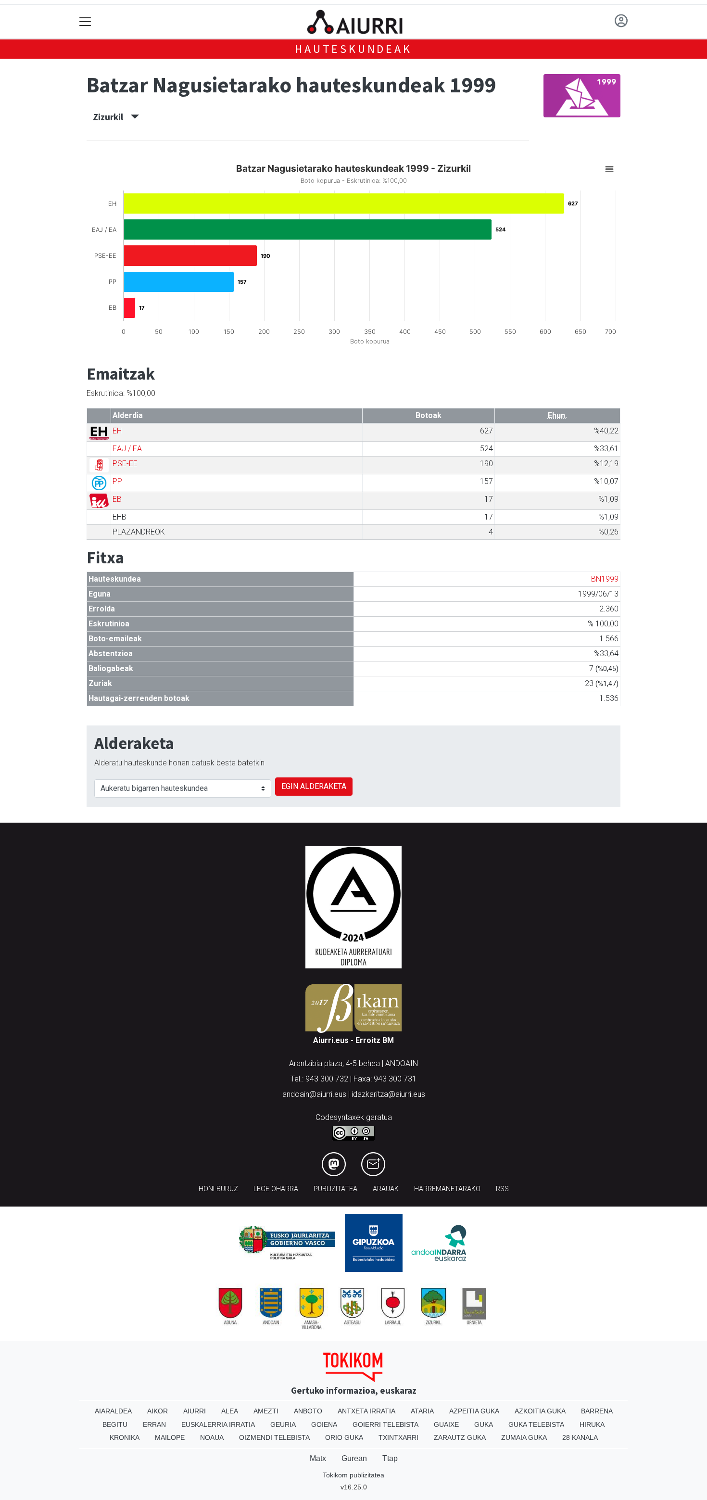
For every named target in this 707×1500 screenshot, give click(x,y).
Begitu (114, 1424)
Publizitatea (335, 1189)
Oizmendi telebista (274, 1437)
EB (117, 499)
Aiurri (194, 1411)
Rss (502, 1189)
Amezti (265, 1411)
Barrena (597, 1411)
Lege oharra (275, 1189)
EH (117, 430)
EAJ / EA (127, 448)
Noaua (212, 1437)
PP (117, 481)
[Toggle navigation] (85, 21)
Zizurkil (112, 117)
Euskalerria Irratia (218, 1424)
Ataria (422, 1411)
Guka (483, 1424)
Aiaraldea (113, 1411)
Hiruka (592, 1424)
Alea (229, 1411)
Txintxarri (398, 1437)
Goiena (324, 1424)
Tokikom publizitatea (353, 1475)
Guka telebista (536, 1424)
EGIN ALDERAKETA (313, 786)
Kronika (124, 1437)
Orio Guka (344, 1437)
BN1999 (605, 579)
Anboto (308, 1411)
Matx (318, 1458)
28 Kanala (580, 1437)
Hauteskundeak (353, 48)
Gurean (354, 1458)
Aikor (157, 1411)
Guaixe (446, 1424)
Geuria (283, 1424)
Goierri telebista (385, 1424)
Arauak (386, 1189)
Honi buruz (218, 1189)
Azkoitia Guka (540, 1411)
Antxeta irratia (366, 1411)
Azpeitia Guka (474, 1411)
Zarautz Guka (460, 1437)
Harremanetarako (447, 1189)
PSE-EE (125, 463)
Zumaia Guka (524, 1437)
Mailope (170, 1437)
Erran (154, 1424)
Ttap (390, 1458)
